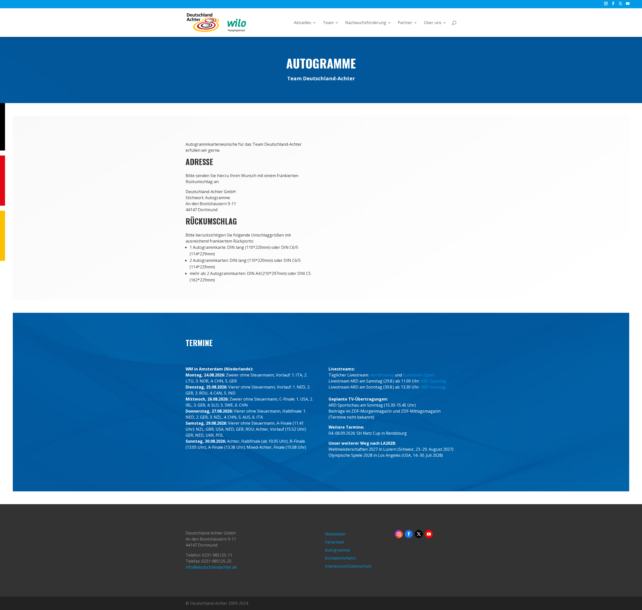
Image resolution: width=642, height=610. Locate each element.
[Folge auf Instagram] (399, 534)
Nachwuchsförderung (365, 23)
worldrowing (382, 375)
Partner (405, 23)
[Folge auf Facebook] (409, 534)
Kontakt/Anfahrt (340, 558)
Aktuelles (302, 23)
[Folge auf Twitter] (419, 534)
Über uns (432, 23)
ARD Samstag (433, 381)
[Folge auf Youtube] (429, 534)
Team (328, 23)
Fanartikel (334, 542)
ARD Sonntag (433, 387)
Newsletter (335, 534)
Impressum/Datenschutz (348, 566)
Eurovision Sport (419, 375)
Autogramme (337, 550)
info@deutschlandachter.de (211, 567)
